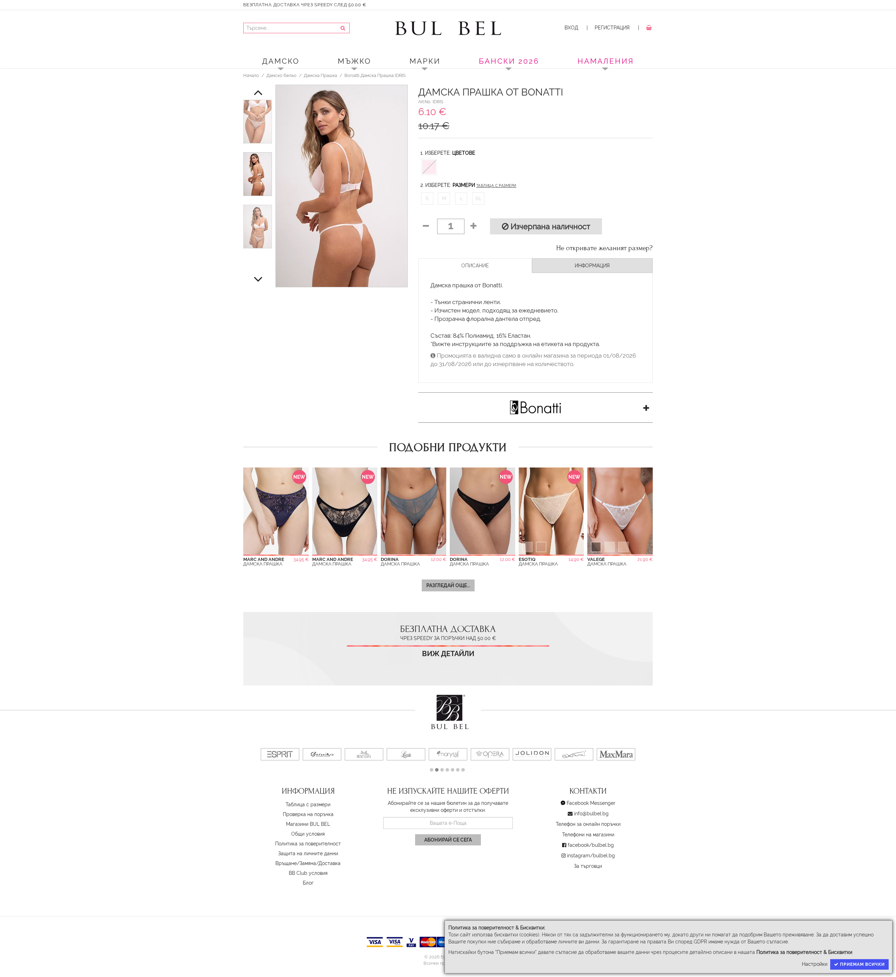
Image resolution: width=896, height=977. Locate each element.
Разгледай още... (448, 585)
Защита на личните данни (308, 853)
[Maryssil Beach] (448, 754)
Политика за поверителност (308, 843)
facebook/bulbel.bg (591, 845)
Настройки (814, 964)
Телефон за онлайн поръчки (588, 824)
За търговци (588, 866)
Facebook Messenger (591, 803)
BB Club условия (308, 873)
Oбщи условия (308, 834)
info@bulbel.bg (591, 813)
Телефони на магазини (588, 834)
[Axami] (574, 754)
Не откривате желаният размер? (604, 248)
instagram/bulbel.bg (591, 855)
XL (478, 198)
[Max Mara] (616, 754)
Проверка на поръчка (308, 814)
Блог (308, 883)
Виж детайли (448, 654)
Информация (592, 265)
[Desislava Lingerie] (364, 754)
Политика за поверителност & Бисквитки (804, 952)
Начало (251, 75)
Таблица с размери (496, 186)
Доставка (329, 863)
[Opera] (490, 754)
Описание (475, 265)
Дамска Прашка (320, 75)
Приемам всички (862, 964)
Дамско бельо (281, 75)
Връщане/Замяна (295, 863)
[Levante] (406, 754)
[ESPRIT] (280, 754)
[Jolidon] (532, 754)
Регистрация (612, 27)
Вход (571, 27)
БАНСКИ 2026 (509, 61)
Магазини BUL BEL (308, 824)
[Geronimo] (322, 754)
